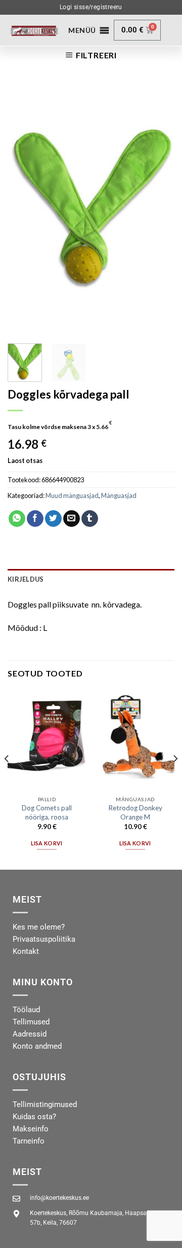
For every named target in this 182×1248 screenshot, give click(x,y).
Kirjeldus (25, 579)
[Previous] (24, 209)
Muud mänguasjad (72, 495)
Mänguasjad (118, 495)
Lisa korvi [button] (46, 843)
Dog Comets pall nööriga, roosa (47, 812)
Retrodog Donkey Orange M (135, 812)
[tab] (91, 579)
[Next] (158, 209)
